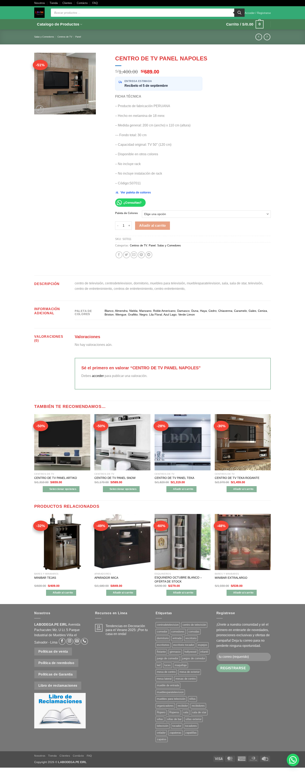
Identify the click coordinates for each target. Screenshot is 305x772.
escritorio (190, 638)
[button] (258, 13)
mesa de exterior (189, 671)
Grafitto (133, 314)
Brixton (109, 314)
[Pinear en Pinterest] (141, 254)
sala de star (199, 712)
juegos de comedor (193, 658)
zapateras (175, 732)
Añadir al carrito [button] (183, 489)
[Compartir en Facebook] (119, 254)
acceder (98, 376)
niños (192, 698)
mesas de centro (186, 678)
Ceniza (262, 310)
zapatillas (191, 732)
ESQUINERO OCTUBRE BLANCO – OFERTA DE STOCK (178, 579)
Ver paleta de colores (136, 192)
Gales (252, 310)
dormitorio (163, 638)
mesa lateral (164, 678)
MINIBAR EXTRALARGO (231, 577)
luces (167, 665)
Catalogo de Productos (58, 24)
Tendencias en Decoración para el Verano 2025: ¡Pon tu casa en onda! (127, 630)
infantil (204, 651)
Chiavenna (225, 310)
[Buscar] (239, 13)
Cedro (213, 310)
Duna (194, 310)
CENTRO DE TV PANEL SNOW (114, 478)
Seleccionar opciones (62, 489)
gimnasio (175, 651)
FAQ (95, 3)
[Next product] (258, 37)
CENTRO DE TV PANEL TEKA (174, 478)
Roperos (174, 712)
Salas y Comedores (44, 36)
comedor (162, 631)
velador (161, 732)
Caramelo (240, 310)
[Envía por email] (134, 254)
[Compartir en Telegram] (148, 254)
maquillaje (181, 665)
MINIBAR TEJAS (45, 577)
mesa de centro (166, 671)
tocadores (191, 725)
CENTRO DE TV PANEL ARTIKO (55, 478)
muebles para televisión (171, 698)
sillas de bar (174, 719)
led (158, 665)
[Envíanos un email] (77, 641)
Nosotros (39, 3)
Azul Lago (170, 314)
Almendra (121, 310)
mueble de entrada (168, 685)
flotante (161, 651)
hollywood (190, 651)
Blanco (109, 310)
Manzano (145, 310)
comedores (177, 631)
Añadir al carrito (152, 225)
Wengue (120, 314)
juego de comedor (167, 658)
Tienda (54, 3)
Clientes (67, 3)
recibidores (198, 705)
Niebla (133, 310)
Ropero (161, 712)
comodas (193, 631)
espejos (202, 644)
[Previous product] (267, 37)
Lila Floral (155, 314)
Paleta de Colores (126, 213)
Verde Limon (186, 314)
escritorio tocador (183, 644)
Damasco (183, 310)
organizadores (165, 705)
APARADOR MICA (106, 577)
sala (185, 712)
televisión (162, 725)
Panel (78, 36)
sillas (160, 719)
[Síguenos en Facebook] (62, 641)
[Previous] (34, 559)
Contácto (82, 3)
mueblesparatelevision (170, 692)
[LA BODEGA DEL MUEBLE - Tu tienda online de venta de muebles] (39, 12)
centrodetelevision (168, 624)
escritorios (163, 644)
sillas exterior (193, 719)
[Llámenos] (84, 641)
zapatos (161, 739)
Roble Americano (164, 310)
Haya (203, 310)
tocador (176, 725)
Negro (143, 314)
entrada (177, 638)
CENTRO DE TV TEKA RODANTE (237, 478)
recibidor (183, 705)
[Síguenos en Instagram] (69, 641)
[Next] (270, 559)
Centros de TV (64, 36)
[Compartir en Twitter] (126, 254)
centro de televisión (194, 624)
